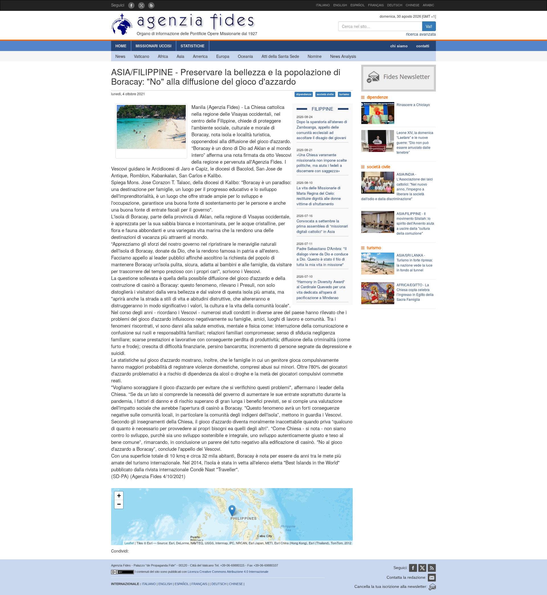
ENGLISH (340, 5)
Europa (222, 56)
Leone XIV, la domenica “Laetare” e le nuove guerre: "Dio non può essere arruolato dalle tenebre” (415, 142)
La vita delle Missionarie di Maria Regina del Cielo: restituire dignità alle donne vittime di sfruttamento (319, 195)
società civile (325, 94)
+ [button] (119, 495)
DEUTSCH (394, 5)
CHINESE (412, 5)
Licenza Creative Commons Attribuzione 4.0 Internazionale (228, 571)
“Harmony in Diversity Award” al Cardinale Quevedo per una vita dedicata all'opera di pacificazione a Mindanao (321, 289)
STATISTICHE (193, 45)
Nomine (315, 56)
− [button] (119, 504)
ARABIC (428, 5)
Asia (180, 56)
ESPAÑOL (357, 5)
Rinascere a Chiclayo (413, 104)
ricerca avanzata (421, 34)
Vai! (429, 26)
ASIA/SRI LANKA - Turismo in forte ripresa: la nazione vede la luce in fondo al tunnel (415, 262)
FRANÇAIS (376, 5)
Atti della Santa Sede (280, 56)
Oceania (245, 56)
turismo (344, 94)
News (120, 56)
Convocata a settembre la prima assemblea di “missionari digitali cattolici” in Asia (322, 226)
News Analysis (343, 56)
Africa (163, 56)
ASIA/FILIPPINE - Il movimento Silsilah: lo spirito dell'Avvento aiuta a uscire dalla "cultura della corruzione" (415, 223)
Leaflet (129, 543)
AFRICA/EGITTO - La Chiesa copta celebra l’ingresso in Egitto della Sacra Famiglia (415, 292)
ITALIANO (323, 5)
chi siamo (399, 45)
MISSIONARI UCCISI (154, 45)
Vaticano (141, 56)
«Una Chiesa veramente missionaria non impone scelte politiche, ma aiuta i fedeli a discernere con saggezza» (322, 162)
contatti (422, 45)
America (200, 56)
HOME (120, 45)
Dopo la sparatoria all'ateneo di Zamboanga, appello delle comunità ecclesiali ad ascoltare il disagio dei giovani (322, 129)
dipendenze (303, 94)
